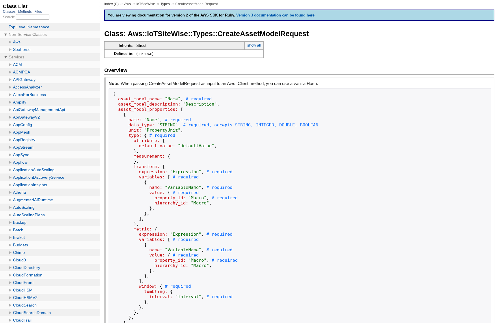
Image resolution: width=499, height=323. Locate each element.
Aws (127, 4)
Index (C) (111, 4)
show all (254, 45)
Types (165, 4)
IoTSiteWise (145, 4)
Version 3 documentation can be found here (275, 15)
